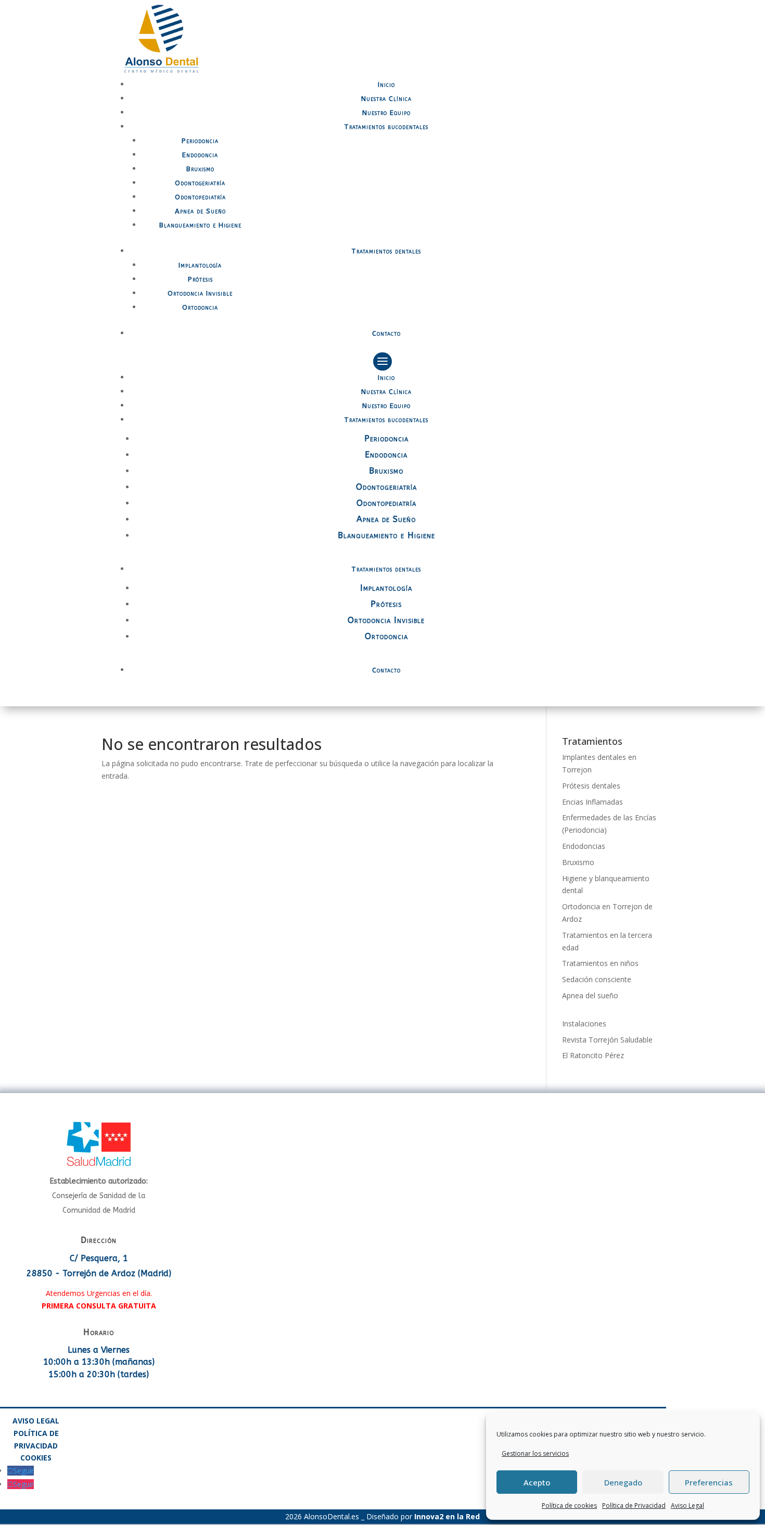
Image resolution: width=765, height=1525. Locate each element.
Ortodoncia (200, 307)
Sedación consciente (596, 979)
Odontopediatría (200, 197)
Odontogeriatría (200, 183)
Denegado (623, 1482)
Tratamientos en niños (600, 963)
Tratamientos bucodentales (386, 127)
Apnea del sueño (590, 995)
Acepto (537, 1482)
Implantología (200, 265)
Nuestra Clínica (386, 99)
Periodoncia (200, 141)
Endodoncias (583, 846)
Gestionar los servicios (535, 1453)
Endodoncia (200, 155)
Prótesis (200, 279)
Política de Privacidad (634, 1505)
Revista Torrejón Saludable (607, 1040)
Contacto (386, 333)
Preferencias (709, 1482)
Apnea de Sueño (200, 211)
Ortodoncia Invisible (200, 293)
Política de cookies (569, 1505)
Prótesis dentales (591, 786)
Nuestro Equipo (386, 113)
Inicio (386, 84)
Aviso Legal (687, 1505)
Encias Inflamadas (592, 802)
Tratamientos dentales (386, 251)
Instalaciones (584, 1023)
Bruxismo (200, 169)
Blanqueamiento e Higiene (200, 225)
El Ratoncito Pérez (593, 1055)
